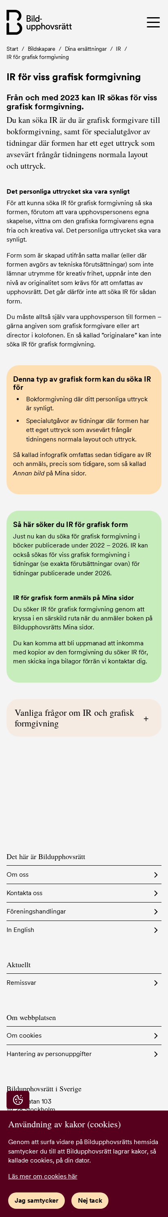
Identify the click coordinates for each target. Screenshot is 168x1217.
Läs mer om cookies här (42, 1176)
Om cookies (24, 1035)
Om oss (18, 874)
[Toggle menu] (144, 22)
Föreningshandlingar (36, 911)
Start (12, 48)
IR (118, 48)
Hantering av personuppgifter (49, 1054)
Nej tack (90, 1200)
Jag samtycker (36, 1200)
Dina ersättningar (86, 48)
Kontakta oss (24, 893)
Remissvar (21, 982)
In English (20, 930)
